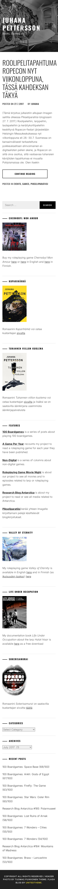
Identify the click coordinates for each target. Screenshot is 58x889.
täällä (29, 707)
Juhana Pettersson (21, 23)
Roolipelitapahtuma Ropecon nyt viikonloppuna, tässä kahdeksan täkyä (29, 79)
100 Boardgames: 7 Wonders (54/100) (25, 838)
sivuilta (21, 333)
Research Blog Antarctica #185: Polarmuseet (29, 808)
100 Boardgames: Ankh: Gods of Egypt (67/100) (25, 776)
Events (17, 183)
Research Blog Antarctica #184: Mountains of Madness (27, 848)
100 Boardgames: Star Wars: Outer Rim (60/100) (25, 799)
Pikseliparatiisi (39, 183)
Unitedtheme (34, 882)
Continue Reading (25, 173)
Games (25, 183)
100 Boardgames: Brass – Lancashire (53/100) (24, 860)
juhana (35, 103)
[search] (54, 26)
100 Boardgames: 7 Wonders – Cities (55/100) (24, 829)
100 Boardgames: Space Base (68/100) (25, 766)
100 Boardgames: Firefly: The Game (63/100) (24, 787)
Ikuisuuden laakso (13, 576)
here (14, 261)
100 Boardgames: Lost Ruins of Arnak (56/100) (24, 818)
